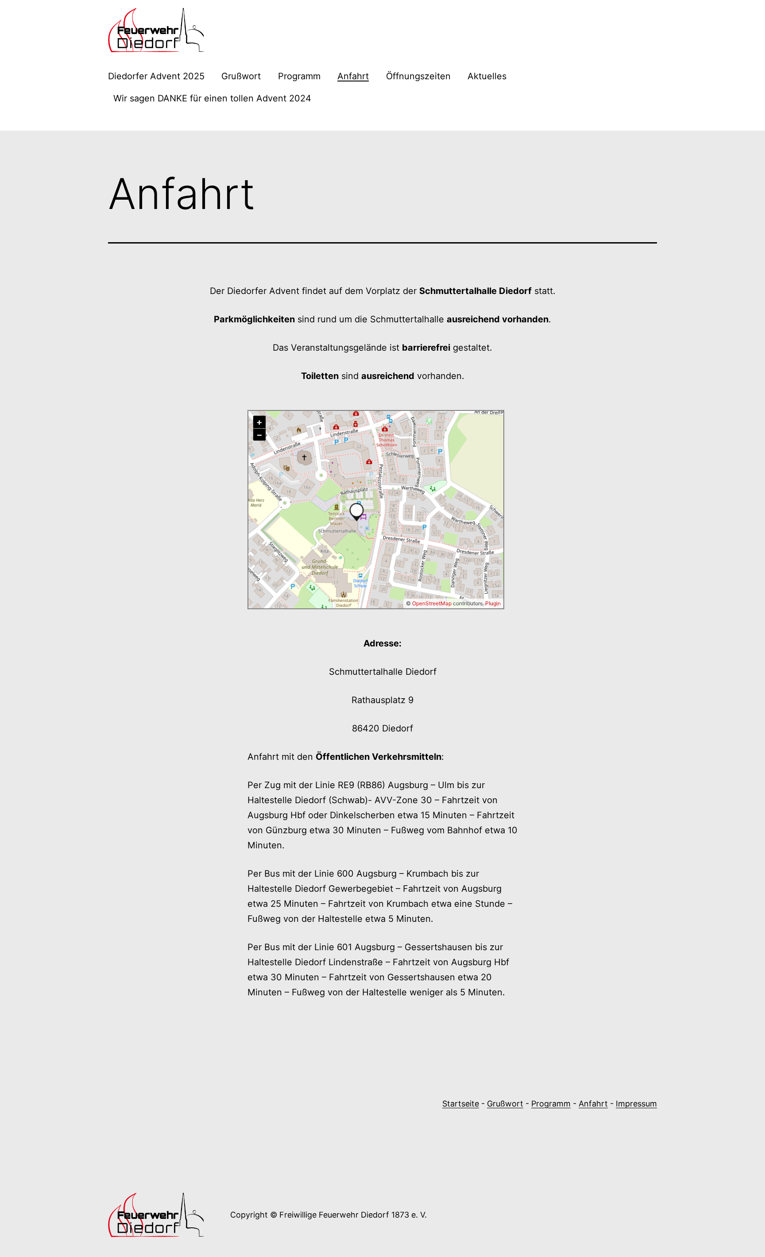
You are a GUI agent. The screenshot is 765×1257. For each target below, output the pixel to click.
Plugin (492, 603)
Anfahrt (353, 76)
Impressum (636, 1103)
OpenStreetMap (432, 603)
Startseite (460, 1103)
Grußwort (241, 76)
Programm (299, 76)
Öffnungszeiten (418, 76)
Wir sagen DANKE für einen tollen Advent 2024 (212, 98)
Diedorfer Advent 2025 (156, 76)
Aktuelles (487, 76)
